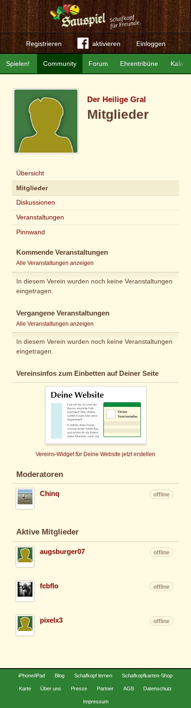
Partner (105, 688)
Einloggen (151, 43)
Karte (25, 688)
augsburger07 (62, 551)
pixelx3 (51, 620)
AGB (128, 688)
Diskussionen (35, 202)
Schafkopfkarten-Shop (147, 675)
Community (59, 63)
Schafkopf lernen (93, 675)
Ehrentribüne (139, 63)
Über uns (50, 688)
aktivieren (106, 43)
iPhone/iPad (32, 675)
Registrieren (44, 43)
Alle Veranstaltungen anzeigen (55, 263)
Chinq (49, 493)
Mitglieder (32, 188)
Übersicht (30, 173)
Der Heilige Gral (116, 99)
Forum (98, 63)
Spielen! (18, 63)
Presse (79, 688)
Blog (59, 675)
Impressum (95, 701)
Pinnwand (30, 232)
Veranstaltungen (40, 217)
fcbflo (49, 586)
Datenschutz (157, 688)
